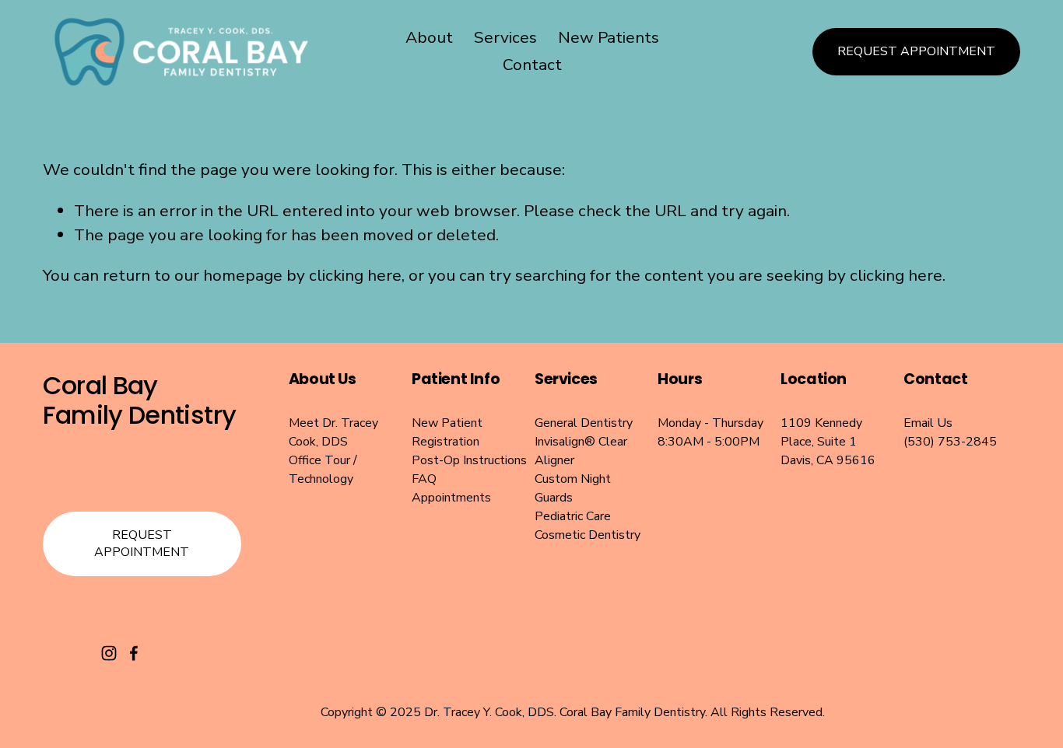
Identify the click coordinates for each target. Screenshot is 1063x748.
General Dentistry (584, 423)
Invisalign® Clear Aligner (581, 451)
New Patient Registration (447, 432)
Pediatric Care (573, 516)
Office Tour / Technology (323, 470)
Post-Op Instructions (469, 460)
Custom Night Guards (573, 488)
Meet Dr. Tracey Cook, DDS (333, 432)
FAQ (424, 479)
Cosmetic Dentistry (587, 535)
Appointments (451, 497)
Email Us (927, 423)
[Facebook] (134, 653)
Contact (532, 64)
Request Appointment (916, 51)
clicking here (355, 275)
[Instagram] (109, 653)
